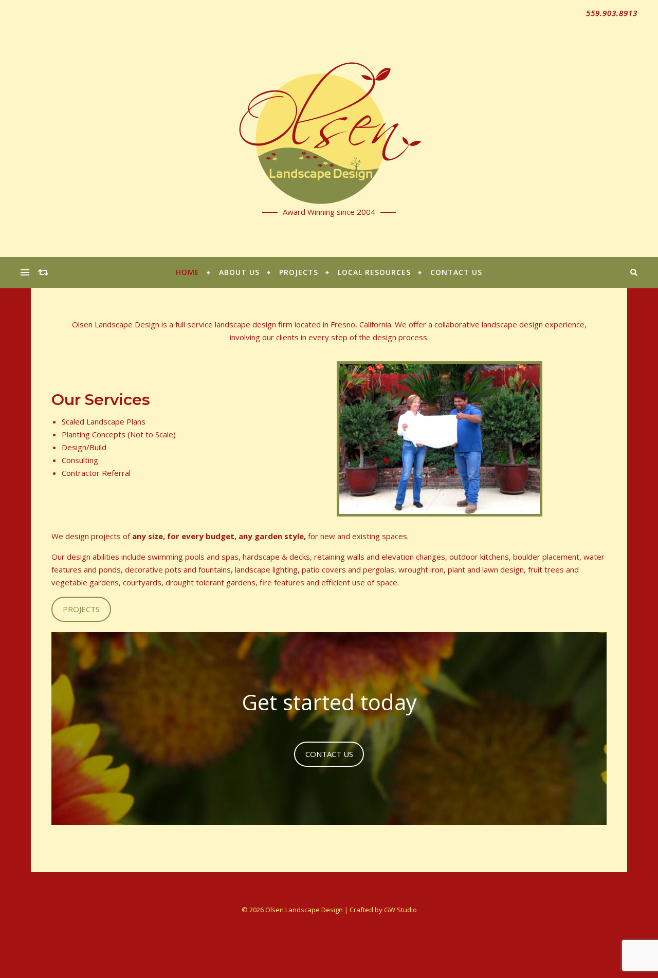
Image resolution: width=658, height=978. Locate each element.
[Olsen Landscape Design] (329, 128)
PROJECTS (81, 609)
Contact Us (456, 272)
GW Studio (400, 909)
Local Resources (374, 272)
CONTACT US (329, 754)
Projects (298, 272)
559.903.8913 (611, 13)
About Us (239, 272)
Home (187, 272)
